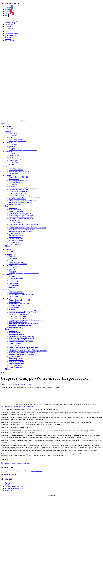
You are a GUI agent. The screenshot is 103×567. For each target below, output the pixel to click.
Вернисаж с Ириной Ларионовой (20, 217)
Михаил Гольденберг (16, 211)
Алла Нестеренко (15, 209)
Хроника (12, 130)
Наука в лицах (14, 173)
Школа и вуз (13, 144)
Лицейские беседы (11, 21)
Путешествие (13, 162)
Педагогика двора (19, 195)
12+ (6, 19)
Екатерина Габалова (16, 240)
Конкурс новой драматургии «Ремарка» (22, 200)
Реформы (12, 148)
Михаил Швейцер (15, 204)
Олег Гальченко (14, 222)
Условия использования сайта (15, 488)
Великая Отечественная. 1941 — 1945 (22, 190)
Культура (8, 132)
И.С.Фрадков (9, 28)
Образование (9, 142)
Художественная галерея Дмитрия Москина (24, 188)
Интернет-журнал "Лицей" (23, 384)
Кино (11, 137)
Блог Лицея (13, 208)
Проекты (8, 175)
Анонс (11, 128)
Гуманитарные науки (16, 170)
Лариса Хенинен (14, 220)
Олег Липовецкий (15, 242)
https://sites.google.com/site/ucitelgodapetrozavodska (17, 406)
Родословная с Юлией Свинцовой (20, 213)
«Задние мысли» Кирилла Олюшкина (22, 229)
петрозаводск (25, 463)
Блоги (7, 206)
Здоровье (12, 186)
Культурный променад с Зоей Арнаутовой (23, 224)
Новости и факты (15, 168)
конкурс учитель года (12, 463)
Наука (7, 166)
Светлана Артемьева (16, 235)
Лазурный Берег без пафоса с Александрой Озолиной (27, 228)
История (8, 26)
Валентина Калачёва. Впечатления (21, 219)
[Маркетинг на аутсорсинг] (51, 563)
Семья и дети (13, 161)
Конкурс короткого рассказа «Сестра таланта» (24, 197)
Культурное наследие (16, 139)
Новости (8, 126)
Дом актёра (13, 133)
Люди (11, 157)
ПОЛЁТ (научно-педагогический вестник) (23, 150)
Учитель (12, 146)
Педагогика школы (19, 193)
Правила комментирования (14, 486)
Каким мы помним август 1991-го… (21, 202)
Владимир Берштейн (16, 238)
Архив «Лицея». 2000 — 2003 (19, 177)
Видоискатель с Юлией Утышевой (21, 215)
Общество (8, 151)
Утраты (11, 164)
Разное (7, 485)
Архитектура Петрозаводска (18, 180)
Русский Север (10, 23)
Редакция (8, 483)
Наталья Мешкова (15, 237)
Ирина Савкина (14, 233)
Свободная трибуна (15, 155)
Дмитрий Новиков (15, 182)
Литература (9, 24)
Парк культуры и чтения (17, 141)
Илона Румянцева (15, 244)
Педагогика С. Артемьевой (18, 191)
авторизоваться (36, 471)
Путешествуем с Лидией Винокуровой (22, 226)
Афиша (7, 246)
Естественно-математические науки (21, 171)
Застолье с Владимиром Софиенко (20, 231)
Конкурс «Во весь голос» (17, 199)
